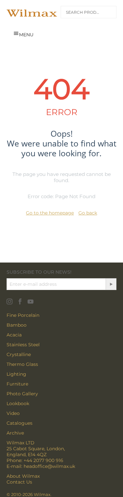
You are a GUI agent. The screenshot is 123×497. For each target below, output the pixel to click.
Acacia (14, 335)
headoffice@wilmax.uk (49, 466)
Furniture (17, 384)
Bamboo (17, 325)
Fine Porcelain (23, 315)
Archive (15, 433)
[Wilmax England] (32, 13)
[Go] (111, 284)
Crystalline (19, 354)
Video (13, 413)
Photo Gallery (22, 394)
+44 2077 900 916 (43, 460)
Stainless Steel (23, 345)
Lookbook (18, 403)
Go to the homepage (50, 213)
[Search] (107, 13)
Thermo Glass (22, 364)
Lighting (16, 374)
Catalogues (19, 423)
